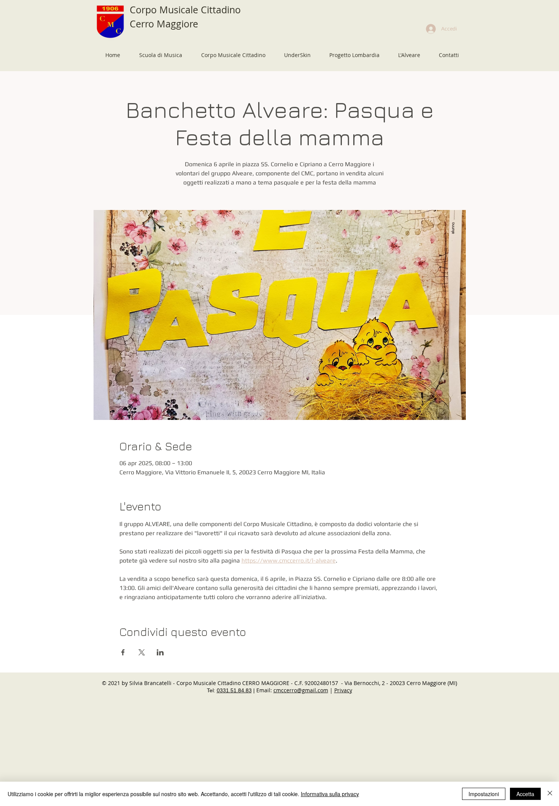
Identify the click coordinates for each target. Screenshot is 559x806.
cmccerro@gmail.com (300, 690)
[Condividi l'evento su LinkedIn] (160, 652)
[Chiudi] (549, 794)
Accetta (525, 794)
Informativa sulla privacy (330, 794)
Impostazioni (483, 794)
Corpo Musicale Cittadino (185, 9)
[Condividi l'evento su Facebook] (123, 652)
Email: (264, 690)
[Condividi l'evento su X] (141, 652)
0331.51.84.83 (234, 690)
